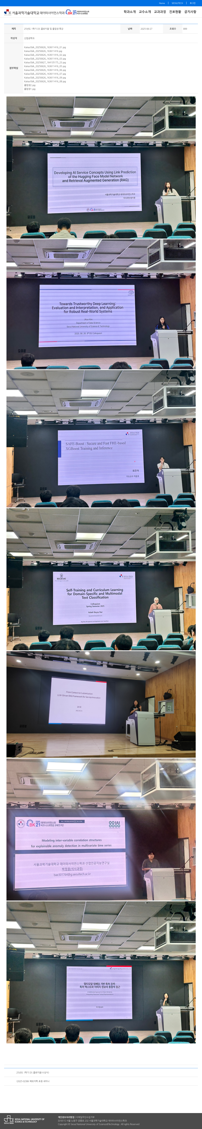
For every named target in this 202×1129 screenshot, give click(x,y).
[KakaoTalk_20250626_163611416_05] (101, 829)
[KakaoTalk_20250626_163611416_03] (101, 578)
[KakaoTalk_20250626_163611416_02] (101, 438)
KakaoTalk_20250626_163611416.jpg (43, 51)
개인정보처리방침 (66, 1117)
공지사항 (190, 12)
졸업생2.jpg (29, 85)
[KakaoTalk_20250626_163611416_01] (101, 167)
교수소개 (145, 12)
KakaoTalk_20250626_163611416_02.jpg (45, 55)
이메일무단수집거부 (85, 1117)
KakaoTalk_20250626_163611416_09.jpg (45, 77)
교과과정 (160, 12)
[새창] (77, 12)
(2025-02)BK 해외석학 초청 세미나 (32, 1081)
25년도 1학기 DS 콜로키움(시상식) (32, 1072)
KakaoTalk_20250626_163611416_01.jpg (45, 47)
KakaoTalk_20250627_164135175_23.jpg (45, 62)
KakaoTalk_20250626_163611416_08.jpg (45, 81)
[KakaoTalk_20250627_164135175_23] (101, 703)
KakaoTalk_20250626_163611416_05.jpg (45, 66)
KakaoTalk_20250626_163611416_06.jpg (45, 70)
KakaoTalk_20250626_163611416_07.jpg (45, 73)
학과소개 (130, 12)
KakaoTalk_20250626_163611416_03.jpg (45, 58)
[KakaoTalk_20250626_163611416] (101, 303)
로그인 (193, 3)
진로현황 (175, 12)
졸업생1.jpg (29, 89)
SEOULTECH (177, 3)
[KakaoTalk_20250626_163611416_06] (101, 971)
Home (162, 3)
